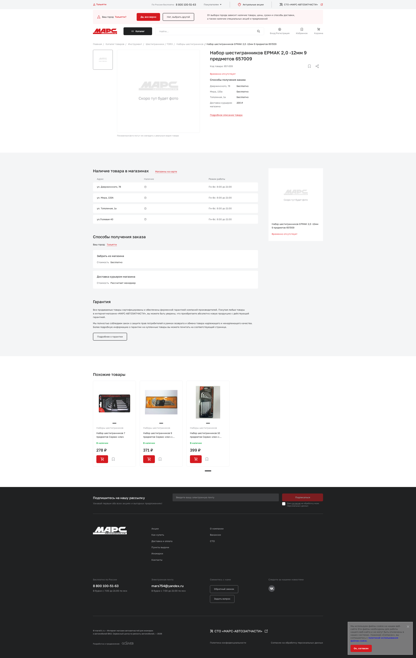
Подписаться (302, 497)
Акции (155, 528)
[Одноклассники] (311, 70)
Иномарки (157, 553)
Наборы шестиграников (109, 427)
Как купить (157, 534)
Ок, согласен (361, 648)
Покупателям (211, 4)
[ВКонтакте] (306, 70)
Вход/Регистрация (279, 33)
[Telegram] (300, 70)
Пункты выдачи (160, 547)
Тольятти (112, 244)
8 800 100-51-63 (186, 4)
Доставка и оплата (161, 541)
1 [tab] (208, 470)
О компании (217, 528)
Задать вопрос (222, 598)
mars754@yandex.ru (167, 586)
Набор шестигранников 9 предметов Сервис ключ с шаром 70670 (158, 435)
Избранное (302, 33)
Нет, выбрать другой (178, 16)
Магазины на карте (166, 171)
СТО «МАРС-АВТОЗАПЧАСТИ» (301, 4)
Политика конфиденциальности (228, 642)
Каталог (140, 31)
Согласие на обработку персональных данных (297, 642)
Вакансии (215, 534)
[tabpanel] (114, 423)
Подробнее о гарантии (110, 336)
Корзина (318, 33)
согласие (296, 503)
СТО (212, 541)
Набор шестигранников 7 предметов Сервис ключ (110, 435)
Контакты (156, 559)
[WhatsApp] (316, 70)
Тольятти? (120, 16)
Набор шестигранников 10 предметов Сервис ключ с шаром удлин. (205, 435)
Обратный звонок (224, 589)
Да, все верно (148, 16)
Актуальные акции (253, 4)
